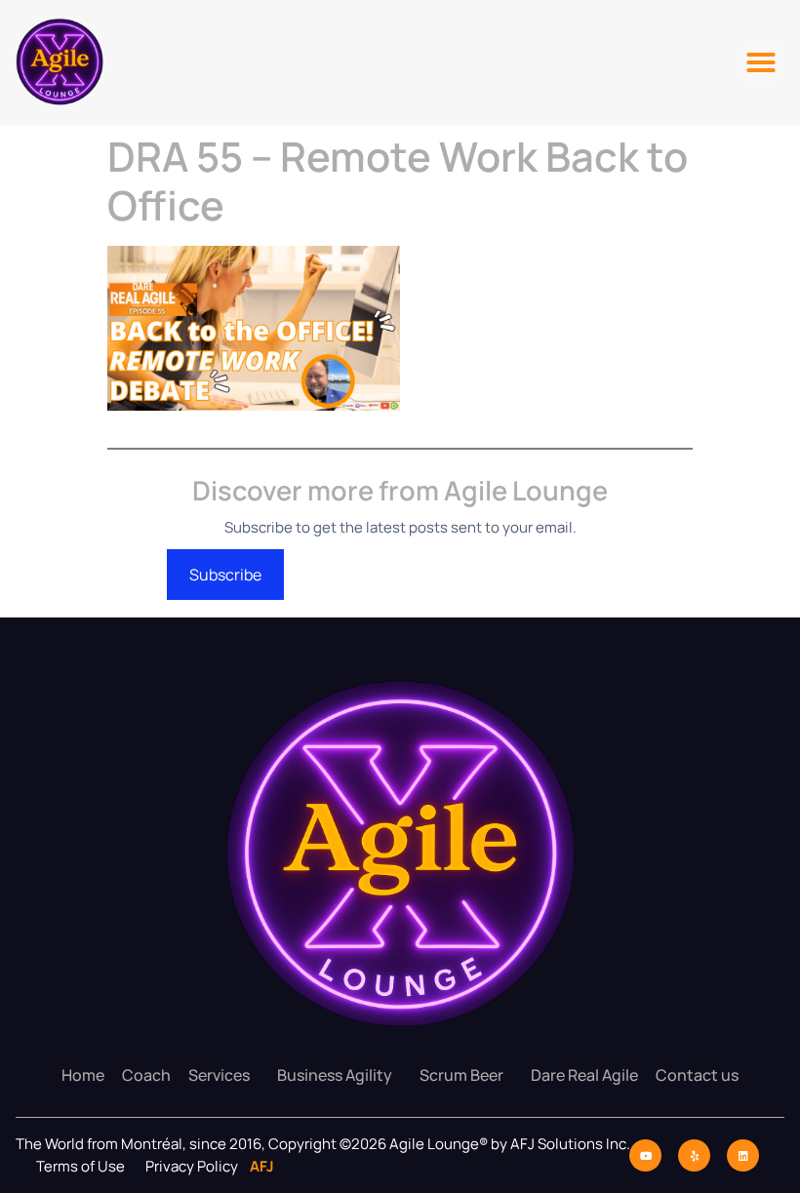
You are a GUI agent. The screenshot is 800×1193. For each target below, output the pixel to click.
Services (219, 1075)
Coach (146, 1075)
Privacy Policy (193, 1166)
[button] (761, 62)
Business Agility (334, 1075)
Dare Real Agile (584, 1075)
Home (82, 1075)
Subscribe (225, 574)
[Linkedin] (743, 1155)
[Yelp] (694, 1155)
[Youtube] (645, 1155)
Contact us (697, 1075)
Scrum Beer (461, 1075)
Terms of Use (80, 1166)
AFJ (257, 1166)
